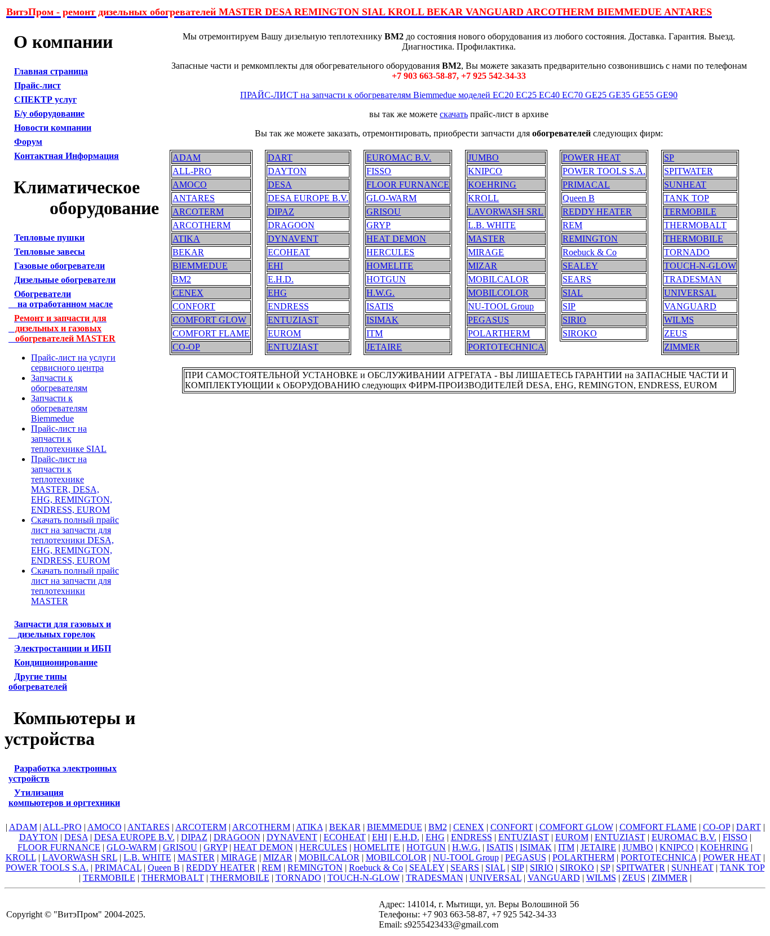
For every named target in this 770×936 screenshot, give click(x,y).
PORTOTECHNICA (506, 347)
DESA (280, 184)
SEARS (577, 279)
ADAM (186, 157)
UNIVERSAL (690, 293)
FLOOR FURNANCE (407, 184)
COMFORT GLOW (209, 320)
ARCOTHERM (201, 225)
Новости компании (52, 127)
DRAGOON (291, 225)
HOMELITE (389, 265)
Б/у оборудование (49, 113)
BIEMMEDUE (200, 265)
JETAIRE (384, 347)
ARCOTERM (198, 211)
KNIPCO (485, 171)
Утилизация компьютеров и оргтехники (64, 798)
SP (669, 157)
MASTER (486, 238)
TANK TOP (686, 198)
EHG (277, 293)
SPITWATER (688, 171)
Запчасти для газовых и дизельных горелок (59, 629)
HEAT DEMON (396, 238)
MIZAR (482, 265)
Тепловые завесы (49, 251)
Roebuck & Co (590, 252)
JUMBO (483, 157)
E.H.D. (281, 279)
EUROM (284, 333)
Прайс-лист (37, 85)
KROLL (483, 198)
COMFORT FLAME (211, 333)
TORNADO (687, 252)
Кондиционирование (56, 662)
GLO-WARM (391, 198)
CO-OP (186, 347)
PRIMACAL (586, 184)
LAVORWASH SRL (505, 211)
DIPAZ (281, 211)
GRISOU (383, 211)
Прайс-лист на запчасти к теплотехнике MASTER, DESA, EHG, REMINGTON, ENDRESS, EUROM (71, 484)
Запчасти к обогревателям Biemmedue (59, 408)
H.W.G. (380, 293)
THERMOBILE (693, 238)
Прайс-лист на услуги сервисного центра (73, 362)
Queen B (579, 198)
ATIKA (186, 238)
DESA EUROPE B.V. (308, 198)
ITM (374, 333)
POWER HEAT (592, 157)
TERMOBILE (690, 211)
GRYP (378, 225)
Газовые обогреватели (59, 265)
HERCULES (390, 252)
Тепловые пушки (49, 237)
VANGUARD (690, 306)
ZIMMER (682, 347)
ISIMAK (382, 320)
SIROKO (580, 333)
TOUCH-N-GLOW (700, 265)
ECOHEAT (289, 252)
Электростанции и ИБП (62, 648)
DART (280, 157)
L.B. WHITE (492, 225)
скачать (454, 114)
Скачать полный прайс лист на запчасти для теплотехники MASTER (75, 586)
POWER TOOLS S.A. (604, 171)
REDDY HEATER (597, 211)
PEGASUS (488, 320)
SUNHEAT (685, 184)
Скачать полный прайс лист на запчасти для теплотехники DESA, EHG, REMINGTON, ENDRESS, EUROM (75, 540)
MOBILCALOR (498, 279)
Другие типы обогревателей (37, 681)
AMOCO (189, 184)
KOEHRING (492, 184)
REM (572, 225)
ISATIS (379, 306)
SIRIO (574, 320)
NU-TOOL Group (501, 306)
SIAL (573, 293)
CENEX (187, 293)
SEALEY (580, 265)
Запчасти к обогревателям (59, 383)
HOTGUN (386, 279)
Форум (28, 142)
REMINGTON (590, 238)
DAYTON (287, 171)
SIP (569, 306)
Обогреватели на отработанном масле (60, 299)
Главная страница (51, 71)
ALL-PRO (191, 171)
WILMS (679, 320)
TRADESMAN (693, 279)
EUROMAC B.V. (398, 157)
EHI (275, 265)
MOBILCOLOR (498, 293)
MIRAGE (486, 252)
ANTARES (193, 198)
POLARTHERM (499, 333)
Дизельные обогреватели (65, 280)
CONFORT (193, 306)
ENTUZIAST (293, 320)
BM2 (181, 279)
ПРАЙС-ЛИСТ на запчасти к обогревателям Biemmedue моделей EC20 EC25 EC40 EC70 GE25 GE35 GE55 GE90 (459, 95)
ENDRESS (288, 306)
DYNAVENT (293, 238)
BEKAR (188, 252)
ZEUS (675, 333)
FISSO (378, 171)
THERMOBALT (695, 225)
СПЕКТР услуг (45, 99)
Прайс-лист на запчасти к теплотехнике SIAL (69, 439)
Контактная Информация (66, 156)
